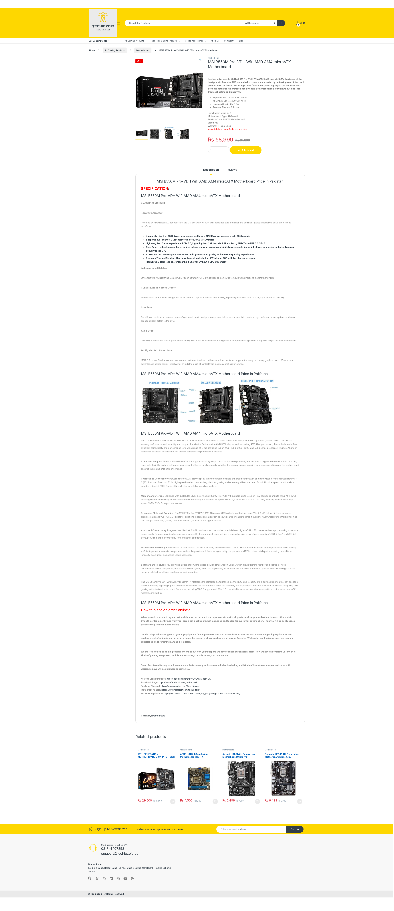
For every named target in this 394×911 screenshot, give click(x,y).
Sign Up (295, 829)
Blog (241, 41)
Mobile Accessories (194, 41)
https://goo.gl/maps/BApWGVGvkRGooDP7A (189, 678)
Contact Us (229, 41)
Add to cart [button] (172, 801)
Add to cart (248, 150)
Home (92, 50)
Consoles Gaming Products (164, 41)
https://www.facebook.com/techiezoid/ (178, 682)
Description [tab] (211, 169)
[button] (200, 60)
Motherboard (142, 50)
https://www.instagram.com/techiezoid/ (180, 689)
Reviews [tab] (231, 169)
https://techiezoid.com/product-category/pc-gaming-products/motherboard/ (202, 693)
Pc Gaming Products (134, 41)
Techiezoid (96, 894)
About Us (215, 41)
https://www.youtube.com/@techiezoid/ (180, 686)
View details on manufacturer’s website (227, 129)
